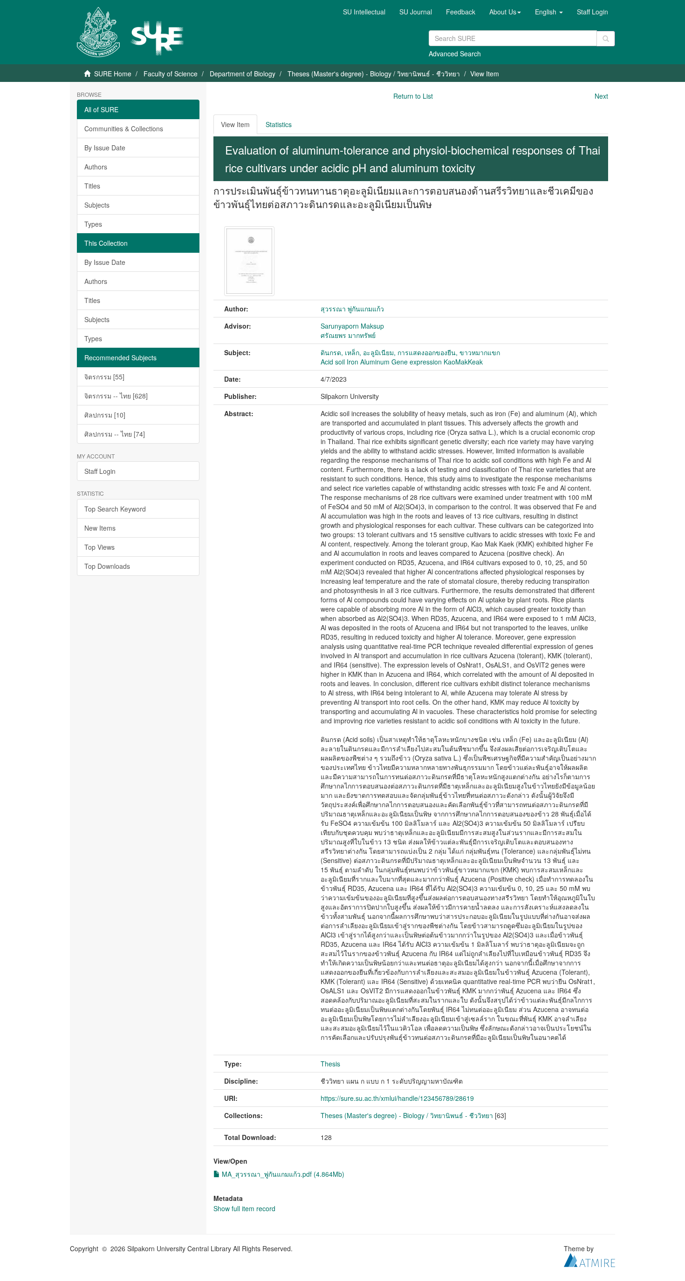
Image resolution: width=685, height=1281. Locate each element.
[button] (505, 11)
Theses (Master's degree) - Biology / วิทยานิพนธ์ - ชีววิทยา (374, 73)
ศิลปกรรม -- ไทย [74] (114, 433)
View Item (235, 124)
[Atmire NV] (589, 1258)
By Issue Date (104, 147)
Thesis (330, 1063)
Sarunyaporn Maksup (352, 325)
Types (93, 224)
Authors (95, 166)
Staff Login (100, 471)
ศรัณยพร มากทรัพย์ (348, 335)
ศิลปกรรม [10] (104, 414)
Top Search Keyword (115, 508)
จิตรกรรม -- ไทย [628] (116, 395)
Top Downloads (107, 566)
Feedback (460, 11)
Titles (92, 185)
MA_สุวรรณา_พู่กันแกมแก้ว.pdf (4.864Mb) (282, 1174)
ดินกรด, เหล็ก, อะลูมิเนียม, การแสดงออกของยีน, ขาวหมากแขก (410, 352)
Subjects (97, 204)
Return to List (413, 96)
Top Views (99, 547)
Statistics (279, 124)
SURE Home (112, 73)
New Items (100, 528)
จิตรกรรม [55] (104, 376)
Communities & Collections (123, 128)
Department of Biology (242, 73)
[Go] (605, 39)
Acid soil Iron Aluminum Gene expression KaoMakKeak (402, 361)
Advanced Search (455, 53)
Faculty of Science (171, 73)
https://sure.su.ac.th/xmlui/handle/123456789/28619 (397, 1098)
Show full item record (244, 1208)
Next (601, 96)
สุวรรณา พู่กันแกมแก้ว (352, 308)
